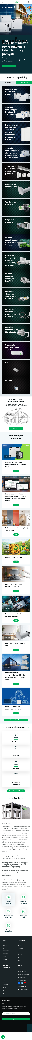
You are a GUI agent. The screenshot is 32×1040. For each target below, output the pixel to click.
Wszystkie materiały (14, 791)
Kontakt (5, 959)
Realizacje (6, 988)
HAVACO (20, 949)
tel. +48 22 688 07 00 (23, 989)
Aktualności (6, 953)
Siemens (20, 958)
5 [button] (16, 41)
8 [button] (26, 41)
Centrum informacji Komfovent (8, 974)
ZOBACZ (15, 428)
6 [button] (19, 41)
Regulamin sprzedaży (9, 991)
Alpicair (20, 955)
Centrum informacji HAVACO (8, 984)
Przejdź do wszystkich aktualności (15, 720)
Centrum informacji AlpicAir (8, 979)
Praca (4, 956)
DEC (19, 961)
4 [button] (13, 41)
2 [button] (6, 41)
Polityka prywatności (8, 994)
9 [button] (3, 43)
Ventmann (21, 952)
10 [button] (6, 43)
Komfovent (21, 946)
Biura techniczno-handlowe (8, 949)
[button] (16, 38)
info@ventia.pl (22, 986)
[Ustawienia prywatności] (3, 1037)
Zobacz (8, 70)
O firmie (5, 946)
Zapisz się (14, 1019)
